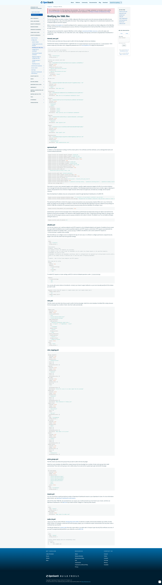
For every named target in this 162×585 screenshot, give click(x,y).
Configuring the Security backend (37, 44)
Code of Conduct (50, 554)
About (72, 2)
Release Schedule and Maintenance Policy (100, 11)
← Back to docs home (35, 12)
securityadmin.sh (86, 45)
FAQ (76, 560)
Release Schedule (79, 556)
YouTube (106, 560)
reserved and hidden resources (90, 31)
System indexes (35, 42)
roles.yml (121, 16)
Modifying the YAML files (37, 47)
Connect (106, 554)
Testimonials (78, 562)
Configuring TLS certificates (35, 50)
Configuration (34, 40)
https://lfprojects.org (85, 581)
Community (85, 2)
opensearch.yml (122, 13)
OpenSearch (47, 2)
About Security (34, 38)
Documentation (93, 2)
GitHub (47, 558)
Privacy (76, 566)
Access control (34, 67)
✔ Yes (121, 33)
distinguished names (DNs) (72, 521)
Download (105, 2)
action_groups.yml (123, 20)
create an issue (125, 54)
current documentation (54, 11)
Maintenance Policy (79, 558)
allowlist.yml (122, 15)
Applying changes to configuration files (36, 57)
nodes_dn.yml (122, 23)
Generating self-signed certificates (37, 54)
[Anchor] (59, 38)
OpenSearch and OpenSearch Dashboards (36, 8)
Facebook (106, 564)
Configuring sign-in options (36, 61)
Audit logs (33, 69)
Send (124, 45)
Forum (47, 556)
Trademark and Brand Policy (81, 564)
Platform (78, 2)
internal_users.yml (123, 11)
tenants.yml (121, 21)
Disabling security (36, 63)
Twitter (105, 556)
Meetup (106, 562)
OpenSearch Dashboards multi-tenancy (36, 72)
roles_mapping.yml (123, 18)
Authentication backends (36, 65)
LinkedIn (106, 558)
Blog (100, 2)
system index (63, 527)
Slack (47, 560)
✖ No (127, 33)
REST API (65, 502)
